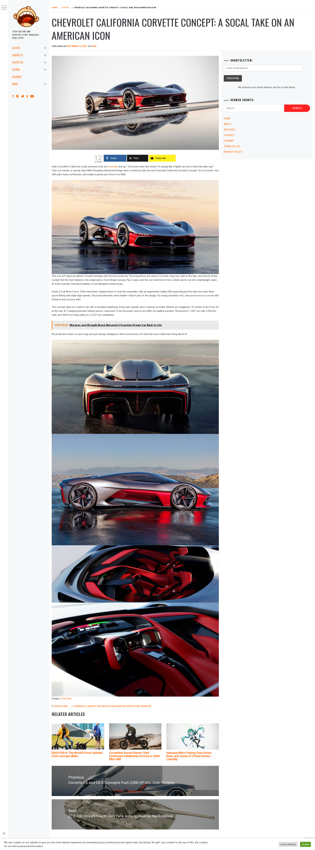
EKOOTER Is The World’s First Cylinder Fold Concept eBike (77, 754)
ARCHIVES (229, 129)
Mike (94, 46)
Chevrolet (66, 698)
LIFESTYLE (17, 62)
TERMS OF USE (232, 146)
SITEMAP (229, 140)
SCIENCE (16, 77)
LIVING (16, 70)
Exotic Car (108, 706)
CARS (65, 706)
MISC (15, 84)
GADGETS (17, 55)
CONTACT (229, 135)
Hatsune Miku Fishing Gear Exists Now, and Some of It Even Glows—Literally (189, 756)
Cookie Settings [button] (288, 844)
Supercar (145, 706)
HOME (227, 118)
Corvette (113, 166)
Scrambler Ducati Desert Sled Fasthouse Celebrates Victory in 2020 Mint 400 (134, 756)
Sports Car (133, 706)
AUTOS (16, 48)
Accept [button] (305, 844)
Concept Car (93, 706)
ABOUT (227, 124)
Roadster (120, 706)
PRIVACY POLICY (233, 151)
